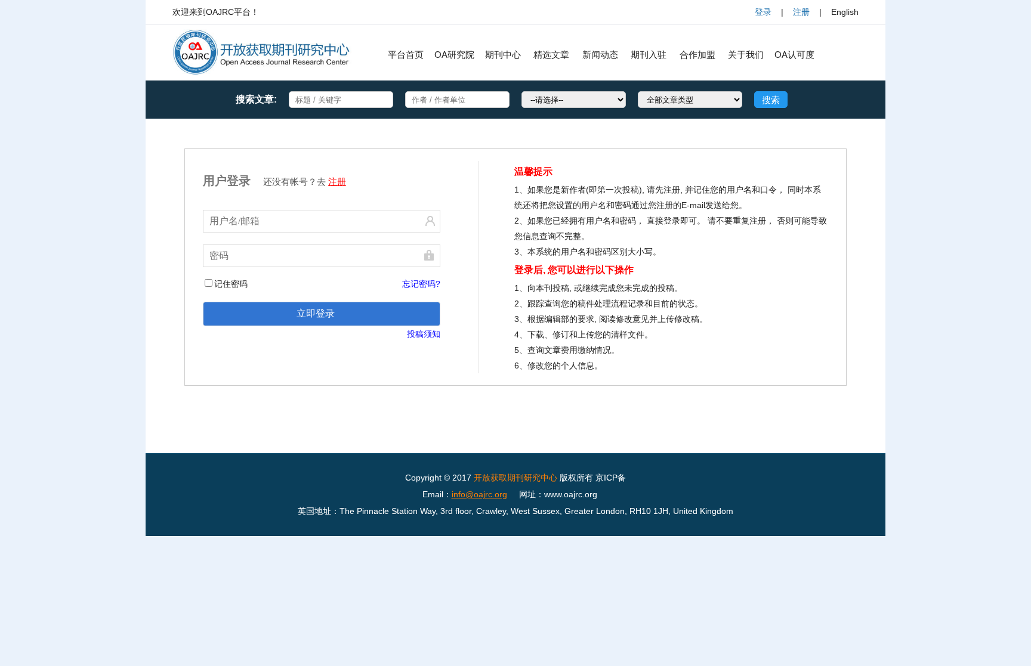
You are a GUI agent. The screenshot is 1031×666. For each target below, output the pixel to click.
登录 (763, 12)
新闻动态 (600, 54)
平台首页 (406, 54)
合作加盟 (697, 54)
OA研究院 (454, 54)
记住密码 (231, 284)
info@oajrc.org (479, 494)
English (845, 12)
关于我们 (746, 54)
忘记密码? (421, 284)
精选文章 (551, 54)
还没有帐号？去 (304, 181)
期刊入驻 (648, 54)
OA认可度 (794, 54)
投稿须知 (423, 334)
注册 (801, 12)
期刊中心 (503, 54)
